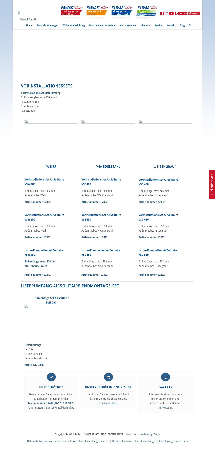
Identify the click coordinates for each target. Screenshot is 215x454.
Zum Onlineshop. (108, 403)
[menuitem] (29, 25)
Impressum (61, 441)
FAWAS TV (166, 407)
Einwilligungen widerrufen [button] (174, 441)
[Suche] (189, 25)
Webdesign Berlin (151, 434)
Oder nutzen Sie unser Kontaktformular (51, 407)
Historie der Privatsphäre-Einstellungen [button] (134, 441)
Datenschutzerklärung (39, 441)
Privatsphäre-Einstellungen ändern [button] (89, 441)
